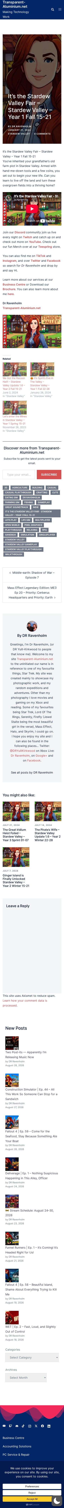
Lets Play (11, 520)
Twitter (35, 260)
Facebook (53, 260)
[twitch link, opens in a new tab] (10, 1426)
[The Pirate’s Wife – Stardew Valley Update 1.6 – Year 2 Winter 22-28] (48, 811)
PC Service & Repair (16, 1454)
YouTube (35, 242)
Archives (11, 1369)
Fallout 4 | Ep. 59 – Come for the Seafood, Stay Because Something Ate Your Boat (31, 1136)
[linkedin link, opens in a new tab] (48, 1426)
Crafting (41, 492)
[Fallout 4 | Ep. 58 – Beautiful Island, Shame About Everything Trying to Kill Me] (12, 1275)
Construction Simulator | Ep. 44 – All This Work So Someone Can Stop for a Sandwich (31, 1094)
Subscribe (49, 474)
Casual (52, 487)
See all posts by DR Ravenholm (32, 772)
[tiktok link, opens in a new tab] (23, 1426)
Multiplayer (42, 520)
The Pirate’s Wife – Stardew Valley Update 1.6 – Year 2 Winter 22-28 (48, 835)
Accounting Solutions (17, 1446)
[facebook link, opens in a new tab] (42, 1426)
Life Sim (26, 520)
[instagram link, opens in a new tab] (29, 1426)
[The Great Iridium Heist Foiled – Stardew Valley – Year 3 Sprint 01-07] (16, 811)
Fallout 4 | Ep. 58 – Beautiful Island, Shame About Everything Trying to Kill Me (31, 1289)
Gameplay (44, 502)
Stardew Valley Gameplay (21, 544)
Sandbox (10, 534)
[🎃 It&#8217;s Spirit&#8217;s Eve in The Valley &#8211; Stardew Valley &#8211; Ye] (42, 369)
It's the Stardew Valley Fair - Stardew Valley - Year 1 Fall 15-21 (28, 513)
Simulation (27, 534)
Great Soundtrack (16, 507)
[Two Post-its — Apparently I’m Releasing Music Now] (12, 1043)
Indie (36, 507)
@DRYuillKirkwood (22, 750)
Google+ (41, 755)
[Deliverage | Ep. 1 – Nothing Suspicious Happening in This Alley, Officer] (12, 1164)
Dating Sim (11, 497)
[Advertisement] (32, 66)
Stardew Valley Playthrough (23, 549)
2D (5, 487)
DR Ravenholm (21, 126)
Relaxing (32, 530)
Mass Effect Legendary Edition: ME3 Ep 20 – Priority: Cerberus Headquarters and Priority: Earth (32, 592)
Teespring (45, 246)
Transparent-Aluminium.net (15, 4)
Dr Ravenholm (31, 497)
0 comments (42, 133)
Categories (12, 1349)
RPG (44, 530)
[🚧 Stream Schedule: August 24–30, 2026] (12, 1201)
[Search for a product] (52, 9)
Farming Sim (12, 502)
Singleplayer (47, 534)
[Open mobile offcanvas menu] (59, 9)
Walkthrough (13, 554)
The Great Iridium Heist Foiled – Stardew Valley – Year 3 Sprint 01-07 (16, 835)
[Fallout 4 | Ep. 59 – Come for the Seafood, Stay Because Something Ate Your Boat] (12, 1122)
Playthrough (13, 530)
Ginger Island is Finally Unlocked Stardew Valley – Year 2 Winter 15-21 (16, 881)
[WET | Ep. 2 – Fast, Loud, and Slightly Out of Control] (12, 1317)
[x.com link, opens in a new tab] (36, 1426)
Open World (12, 525)
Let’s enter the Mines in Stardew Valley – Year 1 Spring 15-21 (15, 420)
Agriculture (19, 487)
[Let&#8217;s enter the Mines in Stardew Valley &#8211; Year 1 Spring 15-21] (15, 408)
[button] (57, 1500)
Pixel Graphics (33, 525)
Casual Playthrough (18, 492)
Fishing (28, 502)
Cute (55, 492)
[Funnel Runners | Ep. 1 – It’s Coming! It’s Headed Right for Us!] (12, 1238)
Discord (20, 232)
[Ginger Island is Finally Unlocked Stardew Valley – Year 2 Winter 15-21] (16, 857)
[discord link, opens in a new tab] (16, 1426)
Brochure (9, 289)
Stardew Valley (19, 133)
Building (37, 487)
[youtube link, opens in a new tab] (4, 1426)
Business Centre (13, 1438)
